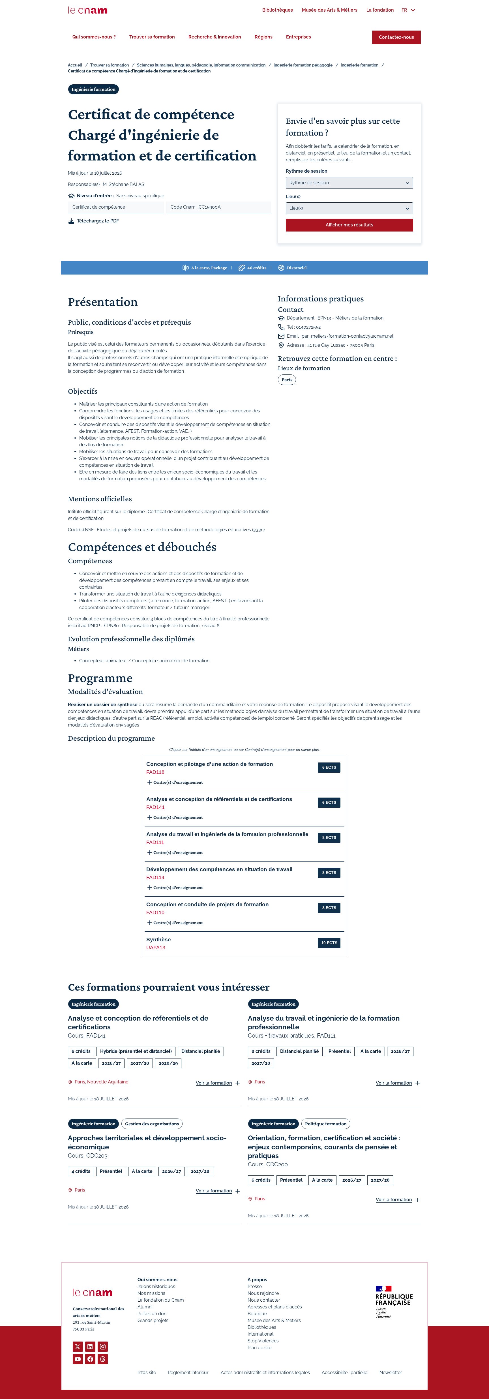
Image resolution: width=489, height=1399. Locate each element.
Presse (255, 1286)
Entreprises (298, 37)
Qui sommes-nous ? (94, 37)
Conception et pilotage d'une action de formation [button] (209, 764)
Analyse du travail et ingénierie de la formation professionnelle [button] (227, 834)
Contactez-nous (396, 37)
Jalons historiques (156, 1286)
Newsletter (390, 1372)
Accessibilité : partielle (344, 1372)
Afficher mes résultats (349, 225)
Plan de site (259, 1347)
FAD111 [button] (155, 842)
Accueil (75, 65)
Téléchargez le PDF (98, 221)
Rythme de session (306, 171)
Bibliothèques (262, 1327)
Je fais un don (152, 1313)
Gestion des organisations (152, 1123)
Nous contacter (264, 1300)
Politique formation (326, 1123)
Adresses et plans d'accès (275, 1307)
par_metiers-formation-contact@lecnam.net (347, 336)
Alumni (145, 1307)
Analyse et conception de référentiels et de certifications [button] (219, 799)
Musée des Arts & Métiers (274, 1320)
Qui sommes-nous (157, 1279)
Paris (287, 379)
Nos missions (151, 1293)
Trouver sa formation (152, 37)
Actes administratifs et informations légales (265, 1372)
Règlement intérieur (188, 1372)
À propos (257, 1279)
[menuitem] (278, 10)
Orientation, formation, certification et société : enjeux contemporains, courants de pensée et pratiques (324, 1147)
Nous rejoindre (263, 1293)
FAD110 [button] (155, 912)
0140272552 (308, 327)
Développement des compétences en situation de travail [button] (219, 869)
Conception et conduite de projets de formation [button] (207, 904)
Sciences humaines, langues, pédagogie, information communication (201, 65)
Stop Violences (263, 1341)
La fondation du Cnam (161, 1300)
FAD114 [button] (155, 877)
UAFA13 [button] (155, 947)
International (260, 1334)
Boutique (257, 1313)
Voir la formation (214, 1083)
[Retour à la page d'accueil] (88, 10)
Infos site (147, 1372)
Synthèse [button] (158, 939)
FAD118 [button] (155, 772)
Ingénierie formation (359, 65)
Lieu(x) (293, 196)
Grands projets (153, 1320)
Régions (264, 37)
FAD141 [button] (155, 807)
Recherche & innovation (214, 37)
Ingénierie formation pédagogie (303, 65)
